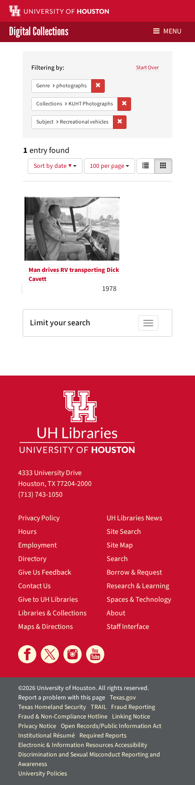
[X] (50, 654)
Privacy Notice (37, 726)
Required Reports (103, 735)
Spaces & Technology (139, 599)
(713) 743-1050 (40, 495)
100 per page (108, 166)
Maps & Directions (45, 627)
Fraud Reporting (133, 707)
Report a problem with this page (61, 697)
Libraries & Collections (52, 613)
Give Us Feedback (44, 572)
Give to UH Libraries (48, 599)
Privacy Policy (38, 518)
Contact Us (34, 586)
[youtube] (95, 654)
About (116, 613)
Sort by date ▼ (53, 166)
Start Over (147, 67)
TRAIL (99, 707)
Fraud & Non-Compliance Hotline (62, 716)
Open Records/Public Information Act (111, 726)
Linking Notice (131, 716)
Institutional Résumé (46, 735)
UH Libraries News (134, 518)
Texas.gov (123, 697)
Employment (37, 545)
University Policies (42, 773)
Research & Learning (138, 586)
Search (117, 559)
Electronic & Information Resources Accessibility (82, 745)
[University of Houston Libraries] (77, 421)
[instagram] (72, 654)
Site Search (124, 532)
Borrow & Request (134, 572)
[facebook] (27, 654)
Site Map (120, 545)
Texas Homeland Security (52, 707)
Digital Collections (38, 31)
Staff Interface (128, 627)
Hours (27, 532)
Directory (32, 559)
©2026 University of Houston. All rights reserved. (83, 688)
